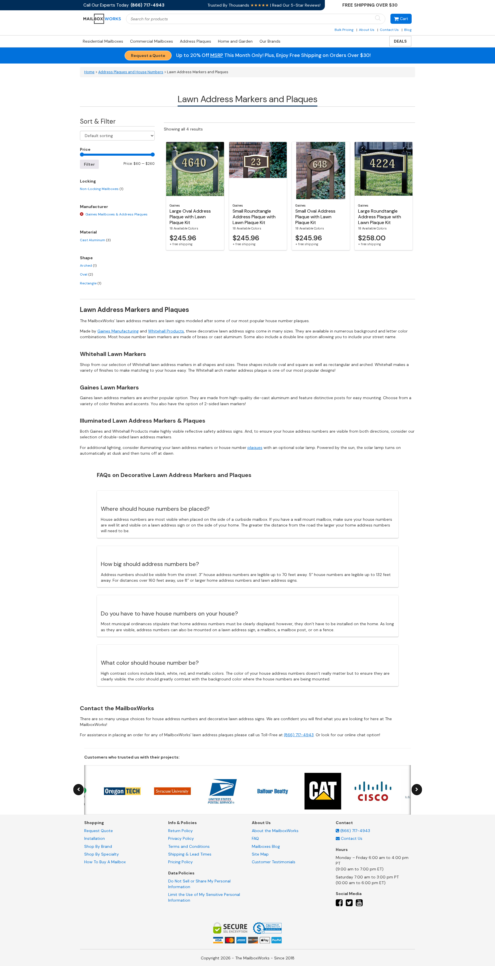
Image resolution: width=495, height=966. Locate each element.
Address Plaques (195, 41)
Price (85, 149)
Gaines (175, 205)
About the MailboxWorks (275, 830)
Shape (86, 257)
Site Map (260, 854)
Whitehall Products (166, 331)
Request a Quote (148, 55)
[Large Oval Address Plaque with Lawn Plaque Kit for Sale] (195, 170)
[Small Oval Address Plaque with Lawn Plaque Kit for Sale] (321, 170)
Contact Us (389, 29)
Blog (408, 29)
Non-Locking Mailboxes (101, 189)
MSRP (216, 55)
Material (88, 232)
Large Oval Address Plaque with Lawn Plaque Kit (190, 216)
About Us (366, 29)
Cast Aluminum (95, 240)
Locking (88, 181)
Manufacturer (94, 206)
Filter (89, 164)
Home (89, 72)
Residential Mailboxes (103, 41)
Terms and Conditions (189, 846)
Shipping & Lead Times (189, 854)
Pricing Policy (180, 861)
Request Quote (98, 830)
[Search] (378, 18)
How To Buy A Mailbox (105, 861)
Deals (400, 41)
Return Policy (180, 830)
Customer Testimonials (273, 861)
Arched (88, 265)
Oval (86, 274)
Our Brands (270, 41)
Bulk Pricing (344, 29)
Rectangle (90, 283)
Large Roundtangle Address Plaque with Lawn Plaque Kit (379, 216)
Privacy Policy (181, 838)
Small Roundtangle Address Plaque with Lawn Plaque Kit (254, 216)
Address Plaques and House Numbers (130, 72)
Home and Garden (235, 41)
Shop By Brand (98, 846)
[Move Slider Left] (78, 789)
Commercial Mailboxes (151, 41)
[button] (401, 19)
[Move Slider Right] (417, 789)
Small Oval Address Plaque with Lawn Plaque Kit (315, 216)
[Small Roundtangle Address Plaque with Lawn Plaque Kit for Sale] (258, 170)
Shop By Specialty (101, 854)
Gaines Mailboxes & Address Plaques (116, 214)
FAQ (255, 838)
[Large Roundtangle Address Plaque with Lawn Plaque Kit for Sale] (383, 170)
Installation (94, 838)
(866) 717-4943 (299, 734)
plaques (254, 447)
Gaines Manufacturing (118, 331)
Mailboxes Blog (266, 846)
